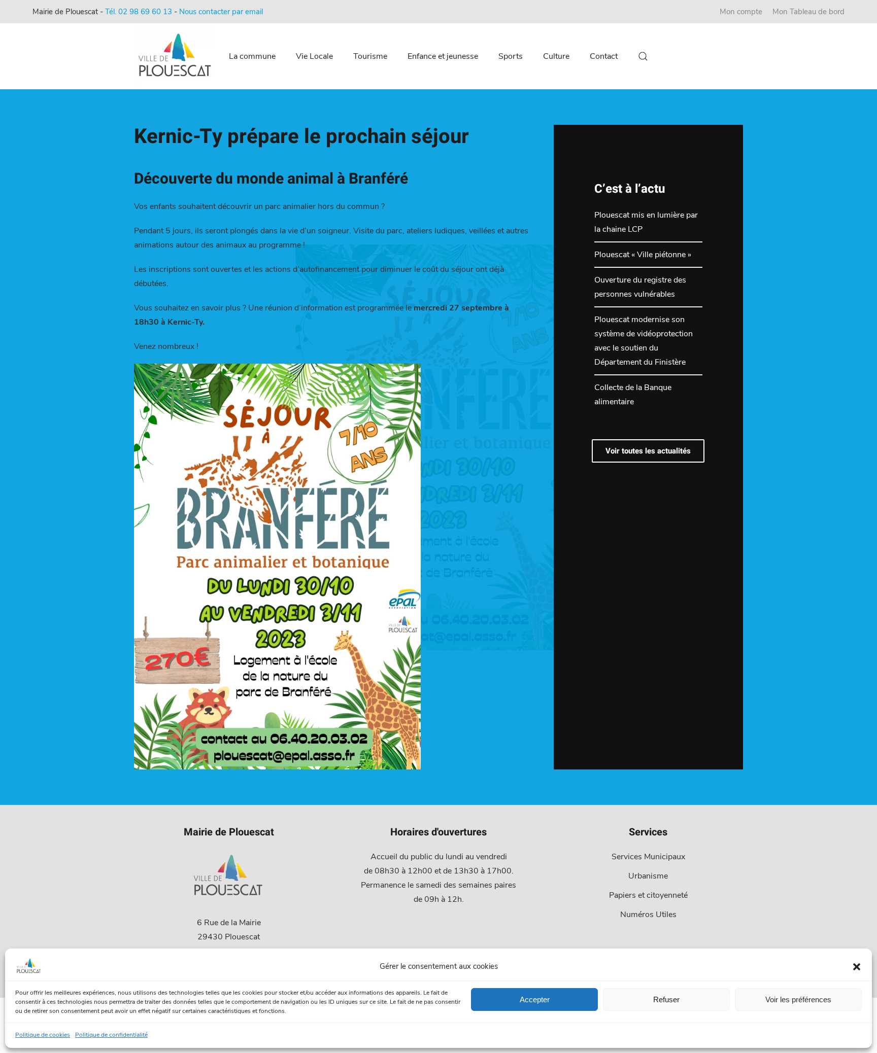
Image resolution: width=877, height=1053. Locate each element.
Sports (510, 56)
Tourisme (370, 56)
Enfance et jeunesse (443, 56)
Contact (604, 56)
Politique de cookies (42, 1035)
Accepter (535, 999)
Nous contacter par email (221, 12)
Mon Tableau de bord (808, 12)
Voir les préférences (798, 999)
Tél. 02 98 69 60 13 (138, 12)
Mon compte (741, 12)
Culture (556, 56)
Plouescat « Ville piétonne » (642, 254)
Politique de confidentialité (111, 1035)
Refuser (666, 999)
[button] (857, 966)
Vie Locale (314, 56)
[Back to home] (176, 56)
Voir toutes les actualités (648, 451)
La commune (252, 56)
